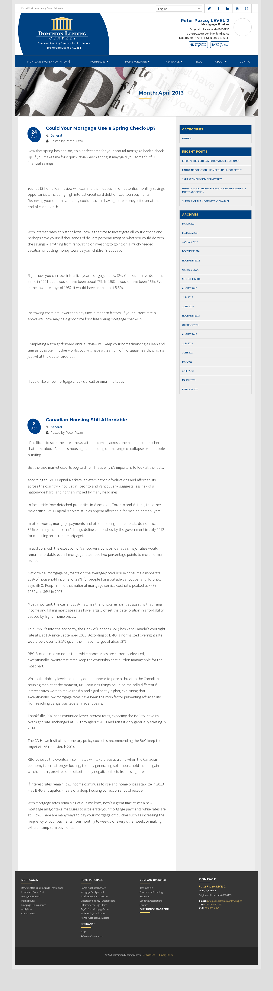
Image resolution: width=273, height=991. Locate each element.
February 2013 (190, 389)
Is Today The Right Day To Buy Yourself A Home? (210, 160)
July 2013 (187, 343)
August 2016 (189, 288)
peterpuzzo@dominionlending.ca (208, 33)
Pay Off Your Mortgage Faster (95, 909)
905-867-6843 (221, 38)
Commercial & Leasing (151, 892)
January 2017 (190, 242)
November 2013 (191, 315)
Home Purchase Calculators (95, 917)
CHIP (83, 932)
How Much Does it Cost (32, 892)
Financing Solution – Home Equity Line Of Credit (212, 170)
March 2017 (189, 223)
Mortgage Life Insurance (33, 904)
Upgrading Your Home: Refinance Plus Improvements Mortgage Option (214, 190)
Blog (199, 61)
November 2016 (191, 260)
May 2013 (187, 361)
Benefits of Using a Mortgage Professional (42, 887)
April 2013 (188, 370)
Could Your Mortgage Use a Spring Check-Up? (100, 128)
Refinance (173, 61)
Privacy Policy (166, 954)
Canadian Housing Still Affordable (86, 419)
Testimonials (146, 887)
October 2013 (190, 325)
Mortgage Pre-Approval (92, 892)
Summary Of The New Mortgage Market (205, 201)
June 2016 (188, 306)
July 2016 (187, 297)
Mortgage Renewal (30, 896)
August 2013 (189, 334)
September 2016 (191, 278)
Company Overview (153, 880)
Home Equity (28, 900)
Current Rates (28, 913)
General (56, 135)
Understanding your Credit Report (98, 900)
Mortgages (98, 61)
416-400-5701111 (194, 38)
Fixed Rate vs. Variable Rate (94, 896)
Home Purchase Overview (93, 887)
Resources (145, 896)
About (219, 61)
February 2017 (190, 232)
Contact (245, 61)
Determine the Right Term (94, 904)
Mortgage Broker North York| (48, 61)
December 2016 (190, 251)
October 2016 (190, 269)
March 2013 (189, 380)
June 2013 (188, 352)
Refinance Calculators (92, 936)
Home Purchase (136, 61)
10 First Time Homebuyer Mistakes (202, 179)
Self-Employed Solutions (93, 913)
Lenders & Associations (151, 900)
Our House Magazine (154, 909)
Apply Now (26, 909)
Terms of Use (148, 954)
